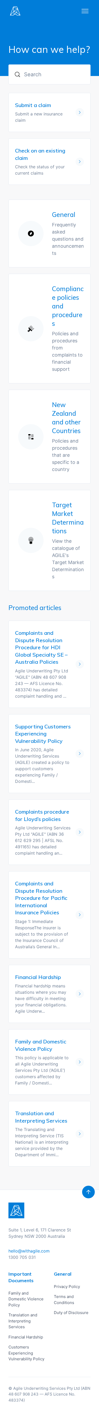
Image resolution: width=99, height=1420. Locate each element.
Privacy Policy (67, 1286)
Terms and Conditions (64, 1299)
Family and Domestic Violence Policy (26, 1299)
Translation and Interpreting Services (22, 1320)
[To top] (88, 1192)
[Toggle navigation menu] (85, 11)
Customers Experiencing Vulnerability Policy (26, 1353)
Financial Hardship (25, 1337)
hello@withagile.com (29, 1251)
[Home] (15, 11)
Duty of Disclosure (71, 1312)
